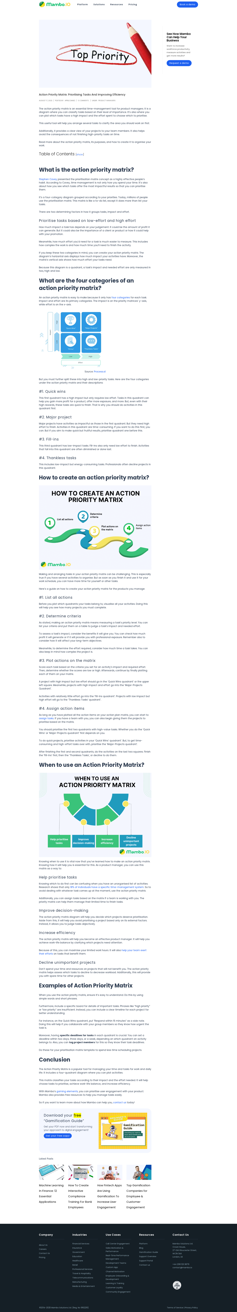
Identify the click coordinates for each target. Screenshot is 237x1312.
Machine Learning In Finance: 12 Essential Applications (51, 1193)
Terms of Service (175, 1307)
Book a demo (187, 4)
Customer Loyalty (114, 1287)
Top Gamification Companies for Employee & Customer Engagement (138, 1196)
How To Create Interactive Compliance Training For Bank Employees (80, 1196)
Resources (116, 4)
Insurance (77, 1248)
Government (78, 1252)
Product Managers (106, 100)
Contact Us (44, 1253)
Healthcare (77, 1260)
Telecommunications (82, 1277)
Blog (141, 1248)
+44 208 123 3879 (181, 1264)
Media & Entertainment (83, 1286)
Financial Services (80, 1243)
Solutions (99, 4)
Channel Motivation (115, 1271)
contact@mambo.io (182, 1267)
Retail (75, 1265)
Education (77, 1256)
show (80, 154)
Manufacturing (79, 1282)
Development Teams (116, 1263)
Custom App (112, 1267)
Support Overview (147, 1256)
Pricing (133, 4)
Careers (42, 1249)
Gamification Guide (148, 1252)
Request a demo (179, 63)
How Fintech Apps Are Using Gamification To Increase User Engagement (109, 1196)
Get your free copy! (58, 1135)
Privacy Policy (191, 1307)
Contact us (144, 1265)
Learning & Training (115, 1283)
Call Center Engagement (118, 1243)
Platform (82, 4)
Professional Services (82, 1269)
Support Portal (146, 1260)
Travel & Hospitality (81, 1273)
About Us (43, 1245)
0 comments (83, 100)
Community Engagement (118, 1291)
